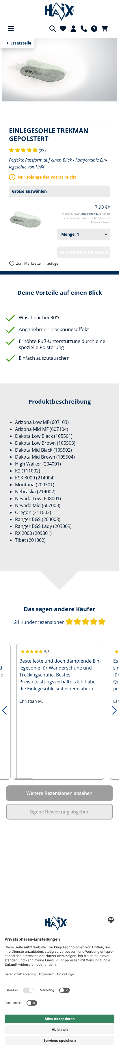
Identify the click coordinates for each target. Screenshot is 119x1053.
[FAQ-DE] (94, 29)
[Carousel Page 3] (59, 779)
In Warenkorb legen (83, 252)
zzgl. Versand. (89, 214)
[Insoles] (59, 68)
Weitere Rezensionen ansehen (59, 793)
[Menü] (11, 29)
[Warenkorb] (106, 29)
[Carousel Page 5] (95, 779)
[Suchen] (52, 29)
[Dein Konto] (73, 29)
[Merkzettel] (63, 29)
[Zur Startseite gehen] (59, 11)
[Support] (84, 29)
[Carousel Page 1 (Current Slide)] (23, 779)
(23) (27, 150)
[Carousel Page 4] (77, 779)
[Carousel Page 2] (41, 779)
